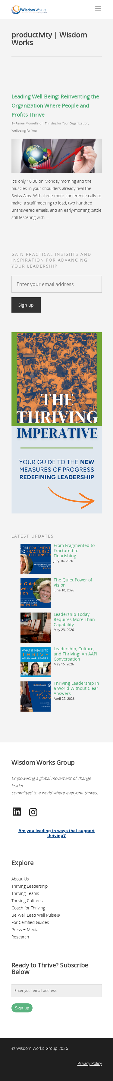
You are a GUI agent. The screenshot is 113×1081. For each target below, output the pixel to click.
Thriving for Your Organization (66, 123)
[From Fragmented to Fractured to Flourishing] (35, 559)
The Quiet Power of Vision (73, 582)
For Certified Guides (30, 922)
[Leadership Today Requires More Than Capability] (35, 628)
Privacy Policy (89, 1063)
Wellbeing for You (24, 130)
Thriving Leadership (29, 886)
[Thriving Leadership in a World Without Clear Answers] (35, 696)
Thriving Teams (25, 893)
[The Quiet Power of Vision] (35, 593)
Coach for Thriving (28, 908)
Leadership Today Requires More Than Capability (74, 619)
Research (20, 937)
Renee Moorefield (28, 123)
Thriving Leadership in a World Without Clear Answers (76, 688)
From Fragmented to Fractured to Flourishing (74, 550)
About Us (20, 879)
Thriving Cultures (27, 900)
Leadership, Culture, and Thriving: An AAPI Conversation (75, 653)
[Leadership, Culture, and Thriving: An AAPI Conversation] (35, 662)
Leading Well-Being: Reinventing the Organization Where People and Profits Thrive (55, 105)
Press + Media (24, 929)
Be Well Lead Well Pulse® (35, 915)
